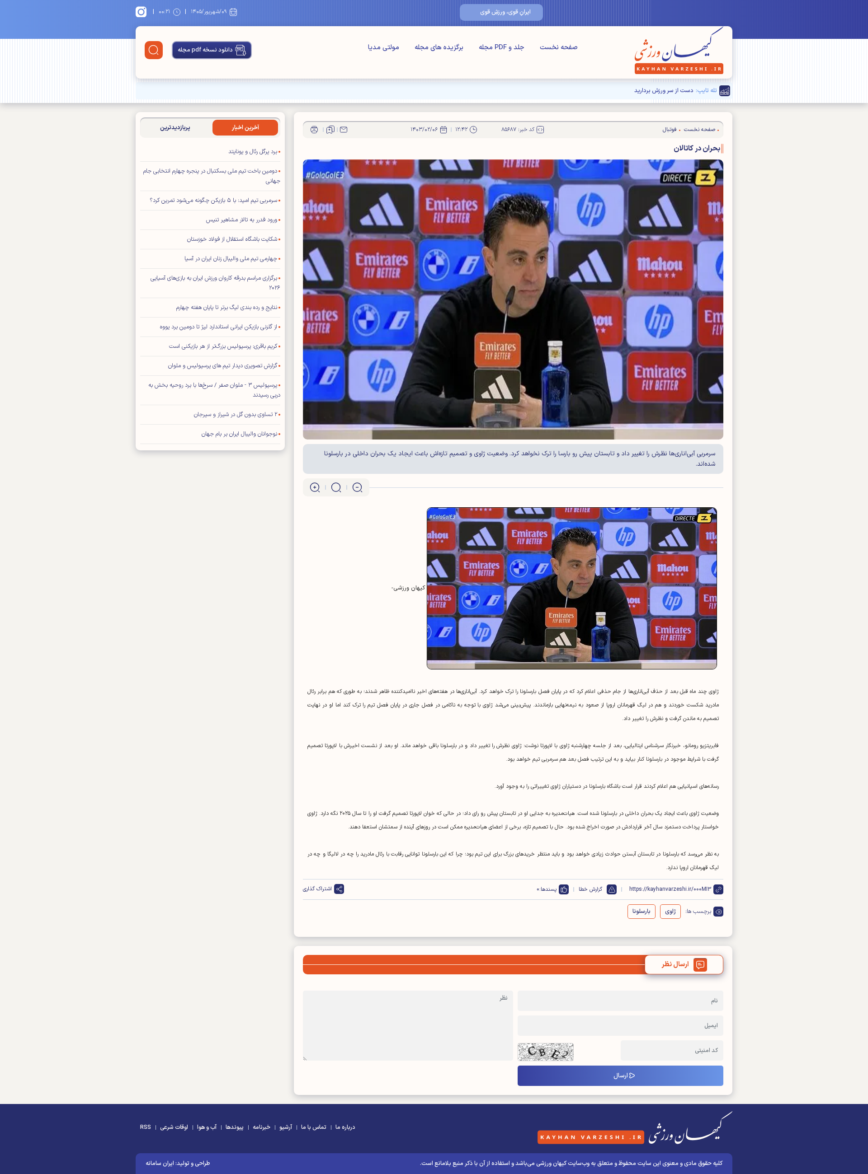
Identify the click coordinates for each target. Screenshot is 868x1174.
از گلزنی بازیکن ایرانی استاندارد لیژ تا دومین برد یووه (218, 327)
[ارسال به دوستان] (343, 129)
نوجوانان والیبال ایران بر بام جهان (239, 434)
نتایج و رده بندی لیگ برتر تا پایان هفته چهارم (226, 307)
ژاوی (670, 911)
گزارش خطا (590, 889)
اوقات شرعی (174, 1127)
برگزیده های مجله (439, 47)
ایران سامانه (160, 1163)
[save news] (330, 129)
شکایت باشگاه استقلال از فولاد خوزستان (232, 239)
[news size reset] (336, 487)
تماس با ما (313, 1127)
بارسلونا (641, 911)
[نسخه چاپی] (314, 129)
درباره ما (345, 1127)
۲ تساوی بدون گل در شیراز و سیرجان (235, 414)
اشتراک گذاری (317, 889)
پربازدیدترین (175, 127)
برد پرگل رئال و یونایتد (251, 151)
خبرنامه (261, 1127)
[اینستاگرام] (142, 11)
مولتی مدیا (383, 47)
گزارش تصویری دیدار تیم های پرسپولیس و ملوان (222, 365)
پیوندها (235, 1127)
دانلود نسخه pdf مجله (205, 50)
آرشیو (285, 1127)
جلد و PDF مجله (501, 47)
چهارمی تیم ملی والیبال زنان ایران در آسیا (230, 258)
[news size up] (315, 487)
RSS (145, 1127)
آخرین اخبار (245, 127)
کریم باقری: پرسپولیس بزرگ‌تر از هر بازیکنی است (223, 346)
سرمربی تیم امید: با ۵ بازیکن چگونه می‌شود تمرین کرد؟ (213, 200)
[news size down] (357, 487)
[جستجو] (154, 50)
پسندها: (548, 889)
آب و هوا (207, 1127)
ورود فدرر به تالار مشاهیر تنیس (241, 220)
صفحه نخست (559, 47)
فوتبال (670, 130)
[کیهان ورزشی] (679, 50)
